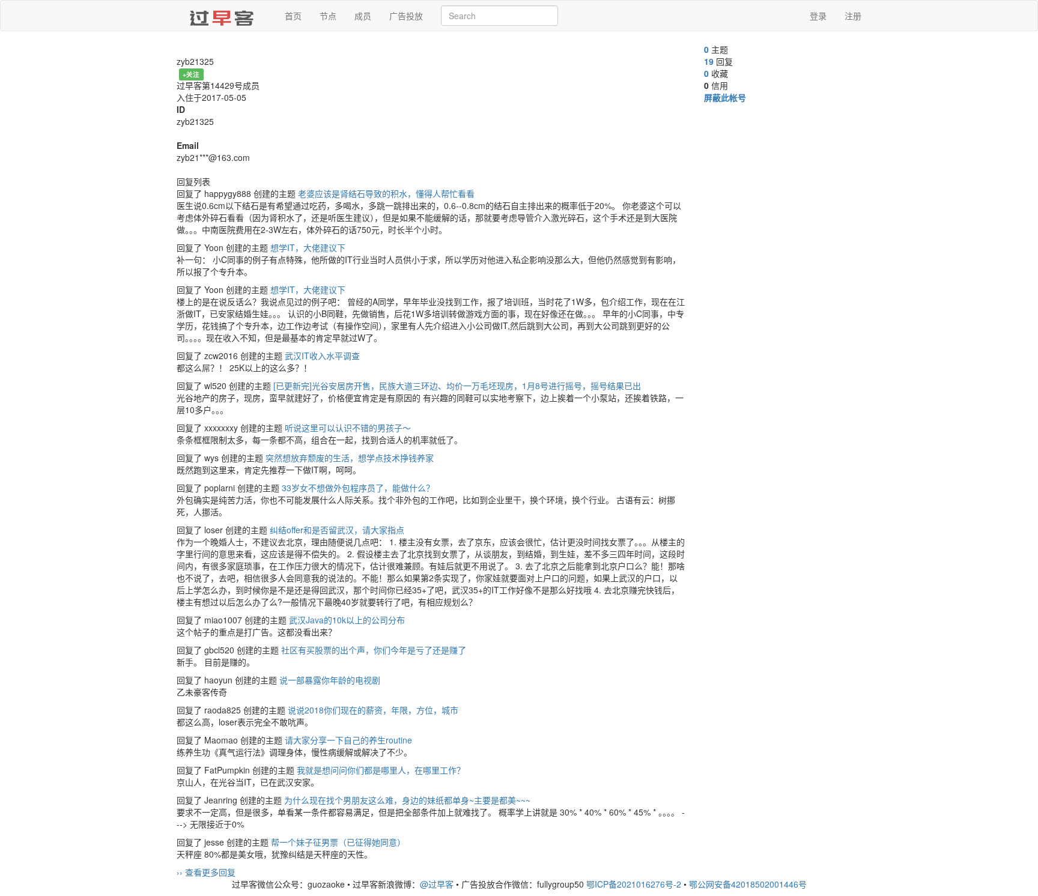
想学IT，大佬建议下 (307, 247)
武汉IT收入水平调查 (322, 356)
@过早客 (437, 884)
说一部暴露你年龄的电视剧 (329, 680)
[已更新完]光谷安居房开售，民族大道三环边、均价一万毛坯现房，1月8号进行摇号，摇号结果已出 (457, 386)
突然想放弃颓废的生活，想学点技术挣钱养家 (350, 458)
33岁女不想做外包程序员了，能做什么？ (358, 488)
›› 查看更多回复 (206, 872)
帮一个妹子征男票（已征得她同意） (338, 842)
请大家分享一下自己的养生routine (348, 740)
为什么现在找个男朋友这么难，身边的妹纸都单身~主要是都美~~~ (407, 800)
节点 (328, 16)
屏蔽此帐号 (725, 97)
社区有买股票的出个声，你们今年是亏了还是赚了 (373, 650)
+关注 (191, 74)
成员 (362, 16)
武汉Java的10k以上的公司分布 (347, 620)
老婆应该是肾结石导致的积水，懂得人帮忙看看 (386, 193)
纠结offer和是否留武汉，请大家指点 (337, 530)
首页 (293, 16)
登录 (818, 16)
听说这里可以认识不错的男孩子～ (348, 428)
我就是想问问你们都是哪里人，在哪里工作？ (381, 770)
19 (709, 61)
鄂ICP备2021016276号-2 (633, 884)
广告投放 (406, 16)
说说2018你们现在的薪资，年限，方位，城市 (373, 710)
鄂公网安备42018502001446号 (748, 884)
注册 (853, 16)
